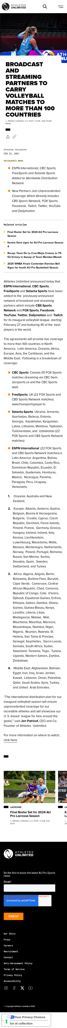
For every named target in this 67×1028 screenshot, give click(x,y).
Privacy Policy (13, 975)
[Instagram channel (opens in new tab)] (6, 988)
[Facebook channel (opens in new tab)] (14, 988)
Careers (8, 945)
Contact (8, 957)
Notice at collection (19, 1023)
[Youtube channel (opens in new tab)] (30, 988)
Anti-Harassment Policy (18, 963)
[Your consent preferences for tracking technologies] (6, 1021)
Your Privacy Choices (30, 1017)
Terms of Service (14, 969)
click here (10, 740)
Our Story (9, 933)
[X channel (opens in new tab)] (22, 988)
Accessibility (12, 981)
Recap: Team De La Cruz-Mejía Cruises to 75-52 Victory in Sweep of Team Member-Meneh (34, 255)
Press (7, 939)
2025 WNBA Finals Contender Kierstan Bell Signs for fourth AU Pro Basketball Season (33, 265)
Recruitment (11, 951)
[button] (45, 6)
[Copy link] (14, 136)
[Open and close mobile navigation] (60, 6)
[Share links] (7, 136)
